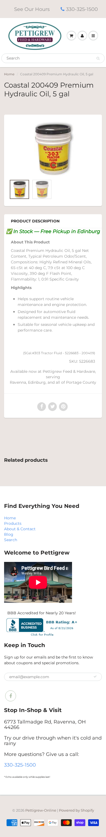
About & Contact (20, 528)
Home (9, 74)
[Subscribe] (95, 676)
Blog (8, 534)
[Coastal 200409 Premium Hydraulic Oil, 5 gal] (53, 148)
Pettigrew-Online (40, 810)
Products (12, 523)
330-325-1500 (82, 9)
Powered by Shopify (76, 810)
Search (10, 539)
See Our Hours (32, 9)
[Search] (98, 58)
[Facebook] (10, 695)
